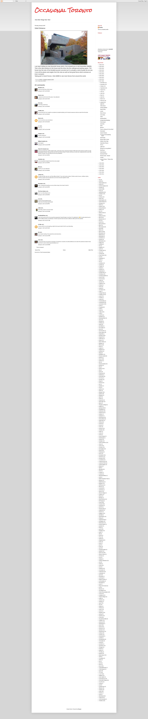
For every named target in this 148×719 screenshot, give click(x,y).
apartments (101, 192)
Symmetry (102, 123)
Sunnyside (101, 640)
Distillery (101, 322)
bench (100, 222)
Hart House (101, 417)
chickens (101, 269)
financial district (102, 363)
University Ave (102, 678)
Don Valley (101, 327)
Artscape (101, 203)
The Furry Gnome (42, 191)
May (101, 95)
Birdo (100, 230)
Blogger (79, 709)
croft (100, 313)
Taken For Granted (42, 149)
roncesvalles (101, 581)
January (102, 102)
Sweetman (101, 645)
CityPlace (101, 283)
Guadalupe (101, 409)
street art (101, 626)
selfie (100, 598)
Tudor (101, 116)
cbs (100, 261)
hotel (100, 426)
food (100, 371)
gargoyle (101, 395)
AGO (100, 181)
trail (100, 662)
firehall (100, 365)
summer (100, 634)
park (100, 529)
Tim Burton (101, 658)
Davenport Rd (102, 318)
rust (100, 587)
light (100, 467)
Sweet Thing (102, 109)
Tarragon (101, 647)
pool (100, 544)
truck (100, 670)
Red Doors (102, 150)
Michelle (40, 87)
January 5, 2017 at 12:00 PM (44, 144)
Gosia (39, 118)
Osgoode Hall (102, 519)
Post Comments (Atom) (45, 252)
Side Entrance (103, 152)
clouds (100, 288)
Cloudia (39, 110)
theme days (101, 655)
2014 (100, 166)
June (101, 93)
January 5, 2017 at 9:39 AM (44, 114)
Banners (102, 127)
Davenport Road (103, 153)
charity (100, 267)
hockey (100, 423)
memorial (101, 488)
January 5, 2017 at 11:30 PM (44, 211)
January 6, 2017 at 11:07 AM (44, 220)
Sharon (39, 95)
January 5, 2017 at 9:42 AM (44, 121)
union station (101, 677)
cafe (100, 248)
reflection (101, 568)
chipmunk (101, 271)
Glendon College (102, 404)
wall (100, 684)
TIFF (100, 656)
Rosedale (101, 582)
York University (102, 699)
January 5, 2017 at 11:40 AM (44, 129)
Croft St (100, 315)
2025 (100, 66)
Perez (100, 537)
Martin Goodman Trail (103, 478)
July (101, 91)
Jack (39, 239)
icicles (100, 433)
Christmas (101, 274)
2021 (100, 73)
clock (100, 286)
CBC (100, 259)
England (101, 349)
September (102, 88)
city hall (100, 281)
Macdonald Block (102, 475)
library (100, 466)
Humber (100, 429)
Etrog (100, 352)
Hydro (100, 431)
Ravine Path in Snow (104, 139)
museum (101, 503)
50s (100, 179)
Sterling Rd (101, 623)
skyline (100, 606)
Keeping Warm (103, 118)
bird (100, 228)
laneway (101, 458)
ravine (100, 565)
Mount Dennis (102, 499)
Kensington (101, 448)
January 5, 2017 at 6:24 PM (44, 187)
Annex (100, 189)
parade (100, 526)
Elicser (100, 344)
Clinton (100, 285)
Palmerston (101, 522)
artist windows (102, 201)
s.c (38, 126)
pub (100, 548)
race (100, 557)
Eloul (100, 346)
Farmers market (102, 356)
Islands (100, 439)
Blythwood (101, 234)
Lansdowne (101, 459)
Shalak (100, 601)
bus (100, 245)
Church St (101, 278)
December (102, 82)
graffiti (100, 406)
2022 (100, 71)
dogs (100, 324)
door (100, 329)
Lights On (102, 104)
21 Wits (39, 224)
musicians (101, 505)
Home (64, 250)
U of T (100, 674)
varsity (100, 683)
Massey (100, 480)
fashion (100, 357)
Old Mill (100, 514)
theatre (100, 653)
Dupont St (101, 337)
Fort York (101, 378)
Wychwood (101, 696)
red (99, 566)
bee (100, 220)
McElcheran (101, 481)
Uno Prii (100, 681)
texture (100, 650)
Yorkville (101, 700)
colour (100, 296)
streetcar (101, 629)
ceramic (100, 264)
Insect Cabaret (102, 436)
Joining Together (103, 107)
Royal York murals (103, 585)
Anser (100, 190)
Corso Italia (102, 114)
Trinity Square (102, 669)
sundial (100, 637)
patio (100, 532)
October (102, 86)
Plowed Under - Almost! (105, 155)
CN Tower (101, 289)
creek (100, 310)
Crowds (101, 157)
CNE (100, 291)
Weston (100, 688)
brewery (100, 239)
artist (100, 198)
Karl (39, 103)
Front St (100, 382)
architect (101, 193)
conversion (101, 304)
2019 (100, 77)
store (100, 625)
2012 (100, 170)
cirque (100, 280)
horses (100, 425)
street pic (101, 628)
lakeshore (101, 456)
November (102, 84)
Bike (100, 225)
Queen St (101, 552)
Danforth (101, 316)
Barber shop (101, 212)
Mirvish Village (102, 492)
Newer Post (37, 250)
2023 (100, 70)
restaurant (101, 571)
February (102, 100)
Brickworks (101, 241)
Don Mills (101, 326)
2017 (100, 81)
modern (100, 494)
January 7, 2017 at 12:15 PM (44, 235)
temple (100, 648)
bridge (100, 242)
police (100, 541)
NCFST (100, 507)
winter (100, 691)
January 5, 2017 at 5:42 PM (44, 179)
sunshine (101, 644)
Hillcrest (100, 422)
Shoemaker (102, 131)
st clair (100, 617)
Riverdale (101, 576)
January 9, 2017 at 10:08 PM (44, 244)
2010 (100, 174)
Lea (39, 198)
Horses (101, 144)
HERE (89, 66)
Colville (100, 297)
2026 (100, 64)
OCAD (100, 511)
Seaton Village (102, 596)
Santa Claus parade (103, 592)
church (100, 277)
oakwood (101, 510)
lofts (100, 470)
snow (100, 609)
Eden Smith (101, 341)
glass (100, 403)
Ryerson (101, 588)
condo (100, 299)
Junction (101, 447)
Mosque (100, 497)
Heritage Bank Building (105, 120)
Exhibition (101, 354)
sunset (100, 642)
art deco (100, 196)
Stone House (103, 113)
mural (100, 502)
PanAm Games (102, 524)
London (100, 472)
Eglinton (101, 343)
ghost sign (101, 401)
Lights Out (102, 146)
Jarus (100, 444)
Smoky (100, 607)
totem (100, 659)
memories (101, 489)
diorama (101, 321)
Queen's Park (102, 554)
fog (99, 370)
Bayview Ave (101, 219)
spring (100, 614)
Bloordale (101, 233)
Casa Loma (40, 80)
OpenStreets (101, 516)
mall (100, 477)
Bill (39, 166)
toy (99, 661)
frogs (100, 381)
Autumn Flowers (103, 132)
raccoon (100, 555)
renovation (101, 570)
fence (100, 359)
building (100, 244)
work (100, 694)
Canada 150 (101, 250)
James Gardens (102, 442)
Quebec (100, 551)
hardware (101, 415)
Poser (100, 546)
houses (44, 80)
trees (100, 666)
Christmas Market (102, 275)
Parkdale (101, 530)
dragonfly (101, 333)
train (100, 664)
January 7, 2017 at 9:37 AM (44, 228)
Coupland (101, 307)
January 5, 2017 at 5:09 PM (44, 170)
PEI (100, 533)
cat (99, 256)
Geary (100, 398)
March (101, 98)
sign (100, 603)
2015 (100, 165)
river (100, 574)
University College (103, 680)
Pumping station (102, 549)
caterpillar (101, 258)
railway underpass (103, 560)
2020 (100, 75)
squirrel (100, 615)
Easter (100, 340)
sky (99, 604)
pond (100, 543)
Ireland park (101, 437)
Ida (38, 232)
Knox (100, 453)
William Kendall (41, 141)
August (102, 89)
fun (99, 384)
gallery (100, 389)
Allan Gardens (102, 182)
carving (100, 253)
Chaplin (100, 266)
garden (100, 393)
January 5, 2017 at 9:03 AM (44, 91)
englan (100, 348)
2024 (100, 68)
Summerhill (101, 636)
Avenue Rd (101, 208)
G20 (100, 387)
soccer (100, 611)
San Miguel (101, 590)
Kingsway (101, 451)
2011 (100, 172)
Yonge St (101, 697)
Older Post (90, 250)
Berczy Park (101, 223)
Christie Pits (101, 272)
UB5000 (101, 675)
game (100, 390)
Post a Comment (40, 247)
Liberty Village (102, 464)
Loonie (101, 111)
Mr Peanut (101, 500)
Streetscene (101, 631)
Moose (100, 496)
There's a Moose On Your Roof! (106, 129)
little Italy (101, 469)
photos (100, 538)
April (101, 97)
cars (100, 252)
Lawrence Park (102, 463)
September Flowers (104, 143)
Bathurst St (101, 215)
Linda (39, 207)
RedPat (101, 27)
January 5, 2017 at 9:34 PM (44, 203)
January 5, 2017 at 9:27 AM (44, 98)
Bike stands (101, 226)
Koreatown (101, 455)
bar (99, 211)
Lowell (39, 174)
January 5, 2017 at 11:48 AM (44, 137)
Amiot (100, 184)
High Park (101, 420)
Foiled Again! (103, 122)
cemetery (101, 263)
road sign (101, 577)
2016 (100, 163)
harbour (100, 414)
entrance (101, 351)
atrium (100, 204)
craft (100, 308)
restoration (101, 573)
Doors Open (101, 332)
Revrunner (40, 183)
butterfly (100, 247)
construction (101, 302)
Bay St (100, 217)
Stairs (101, 125)
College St (101, 294)
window (100, 689)
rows (100, 584)
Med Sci (100, 486)
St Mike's (101, 620)
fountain (100, 379)
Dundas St (101, 335)
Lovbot (100, 474)
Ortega (100, 518)
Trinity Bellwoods (102, 667)
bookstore (101, 237)
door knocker (102, 330)
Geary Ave (101, 400)
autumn (100, 206)
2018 (100, 79)
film (100, 362)
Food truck (101, 373)
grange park (101, 407)
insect (100, 434)
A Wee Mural (103, 105)
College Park (102, 293)
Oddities (101, 513)
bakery (100, 209)
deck (100, 319)
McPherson (101, 485)
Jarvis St (101, 445)
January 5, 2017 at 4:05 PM (44, 162)
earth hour (101, 338)
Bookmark (101, 236)
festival (100, 360)
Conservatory (102, 300)
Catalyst (40, 133)
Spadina (101, 612)
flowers (100, 368)
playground (101, 540)
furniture (101, 385)
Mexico (100, 491)
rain (100, 562)
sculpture (101, 595)
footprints (101, 374)
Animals (100, 187)
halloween (101, 411)
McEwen (101, 483)
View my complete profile (103, 29)
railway (100, 559)
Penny (100, 535)
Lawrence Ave (102, 461)
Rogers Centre (102, 579)
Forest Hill (101, 376)
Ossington (101, 521)
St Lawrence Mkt (102, 618)
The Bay (101, 651)
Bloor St (100, 231)
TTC (100, 672)
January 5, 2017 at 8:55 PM (44, 194)
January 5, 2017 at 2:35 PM (44, 155)
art (99, 195)
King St (100, 450)
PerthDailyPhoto (41, 215)
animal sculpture (102, 185)
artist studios (101, 200)
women (100, 692)
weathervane (102, 686)
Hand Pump (102, 137)
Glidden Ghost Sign (104, 141)
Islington (101, 441)
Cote (100, 305)
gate (100, 396)
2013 (100, 168)
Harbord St (101, 412)
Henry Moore (102, 418)
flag (100, 366)
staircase (101, 622)
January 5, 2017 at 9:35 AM (44, 106)
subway (100, 633)
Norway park (101, 508)
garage (100, 392)
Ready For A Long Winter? (105, 148)
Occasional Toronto (63, 10)
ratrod (100, 563)
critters (100, 311)
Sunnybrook (101, 639)
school (100, 593)
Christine (40, 159)
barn (100, 214)
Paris (100, 527)
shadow (100, 599)
